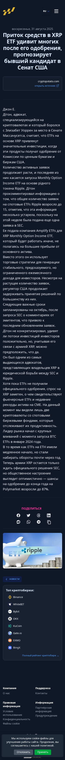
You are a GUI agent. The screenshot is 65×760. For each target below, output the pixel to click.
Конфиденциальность (16, 719)
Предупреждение (46, 715)
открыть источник (45, 85)
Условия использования (12, 713)
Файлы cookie (11, 723)
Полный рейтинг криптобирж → (40, 655)
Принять (42, 752)
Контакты (41, 693)
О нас (6, 693)
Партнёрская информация (43, 709)
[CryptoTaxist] (10, 11)
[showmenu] (56, 11)
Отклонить (23, 752)
